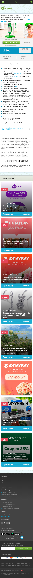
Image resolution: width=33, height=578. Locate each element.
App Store (5, 534)
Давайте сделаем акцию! (8, 492)
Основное (5, 64)
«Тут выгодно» (17, 70)
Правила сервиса (6, 485)
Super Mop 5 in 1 (17, 73)
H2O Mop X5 (16, 76)
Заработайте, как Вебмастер (9, 494)
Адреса (12, 64)
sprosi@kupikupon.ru (7, 514)
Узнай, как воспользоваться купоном (14, 129)
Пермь (16, 2)
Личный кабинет (31, 2)
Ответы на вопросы (7, 487)
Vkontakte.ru (4, 523)
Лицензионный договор (8, 504)
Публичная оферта (7, 506)
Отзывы (19, 64)
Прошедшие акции (7, 496)
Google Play (15, 534)
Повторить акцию (11, 43)
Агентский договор (7, 502)
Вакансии (4, 483)
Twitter (7, 523)
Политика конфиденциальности (10, 508)
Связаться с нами (5, 516)
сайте (16, 86)
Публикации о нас (7, 481)
